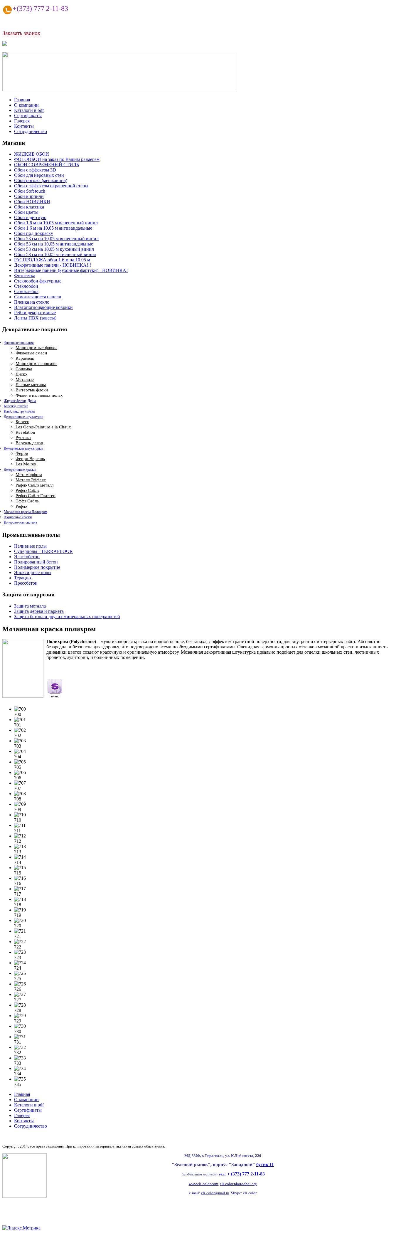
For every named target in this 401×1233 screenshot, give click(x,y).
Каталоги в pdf (29, 110)
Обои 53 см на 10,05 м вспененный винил (56, 238)
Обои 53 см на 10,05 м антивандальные (53, 243)
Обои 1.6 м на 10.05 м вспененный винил (56, 222)
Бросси (22, 421)
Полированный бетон (36, 561)
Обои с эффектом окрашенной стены (51, 185)
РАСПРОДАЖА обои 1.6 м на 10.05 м (52, 259)
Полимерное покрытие (37, 567)
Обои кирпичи (29, 196)
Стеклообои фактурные (37, 280)
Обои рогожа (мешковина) (40, 180)
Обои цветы (26, 212)
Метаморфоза (29, 474)
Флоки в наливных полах (39, 395)
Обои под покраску (33, 233)
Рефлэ (21, 506)
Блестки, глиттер (16, 406)
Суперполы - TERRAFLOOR (43, 551)
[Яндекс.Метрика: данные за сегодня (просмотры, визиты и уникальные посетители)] (21, 1228)
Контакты (24, 126)
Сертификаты (28, 115)
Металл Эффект (31, 479)
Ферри (22, 453)
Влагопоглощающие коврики (43, 307)
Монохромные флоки (36, 347)
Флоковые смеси (31, 353)
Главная (22, 99)
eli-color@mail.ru (215, 1193)
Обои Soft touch (29, 191)
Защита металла (30, 605)
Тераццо (22, 577)
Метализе (25, 379)
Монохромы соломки (36, 363)
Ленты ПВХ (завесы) (35, 317)
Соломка (24, 368)
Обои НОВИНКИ (32, 201)
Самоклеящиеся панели (37, 296)
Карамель (25, 358)
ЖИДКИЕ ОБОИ (31, 154)
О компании (26, 104)
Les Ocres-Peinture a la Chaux (43, 427)
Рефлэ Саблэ (27, 490)
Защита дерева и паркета (39, 611)
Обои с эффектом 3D (35, 169)
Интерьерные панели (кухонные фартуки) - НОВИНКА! (71, 270)
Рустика (23, 437)
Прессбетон (26, 583)
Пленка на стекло (31, 302)
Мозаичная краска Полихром (25, 512)
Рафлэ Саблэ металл (34, 485)
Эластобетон (27, 556)
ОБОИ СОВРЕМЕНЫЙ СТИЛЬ (46, 164)
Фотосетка (24, 275)
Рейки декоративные (35, 312)
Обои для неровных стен (39, 175)
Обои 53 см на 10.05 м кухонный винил (54, 249)
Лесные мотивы (31, 384)
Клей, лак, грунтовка (19, 411)
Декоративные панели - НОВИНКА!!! (52, 265)
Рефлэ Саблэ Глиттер (35, 495)
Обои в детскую (30, 217)
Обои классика (29, 206)
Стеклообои (26, 286)
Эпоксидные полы (32, 572)
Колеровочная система (20, 522)
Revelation (25, 432)
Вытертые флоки (32, 390)
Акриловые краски (18, 517)
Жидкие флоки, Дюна (20, 401)
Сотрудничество (30, 131)
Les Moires (26, 464)
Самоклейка (26, 291)
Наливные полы (30, 546)
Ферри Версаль (30, 458)
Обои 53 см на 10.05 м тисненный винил (55, 254)
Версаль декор (29, 442)
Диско (21, 374)
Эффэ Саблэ (27, 501)
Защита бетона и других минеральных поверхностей (67, 616)
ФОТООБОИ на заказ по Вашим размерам (57, 159)
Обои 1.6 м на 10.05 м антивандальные (53, 228)
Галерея (22, 120)
